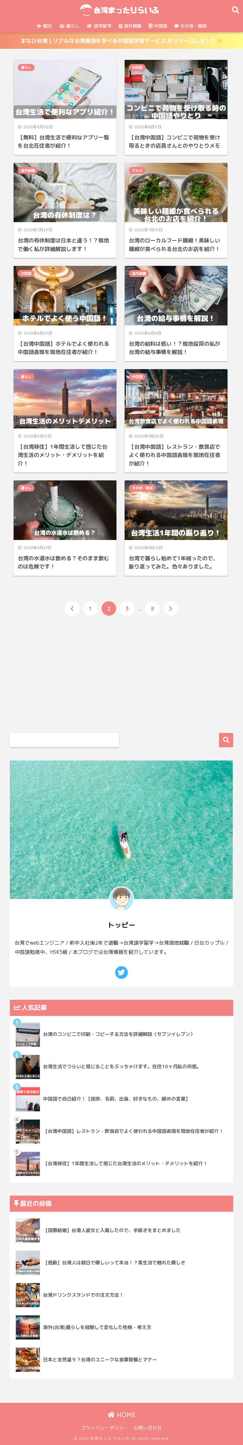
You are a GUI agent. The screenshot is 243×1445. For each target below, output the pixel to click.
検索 (226, 740)
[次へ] (171, 608)
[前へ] (72, 608)
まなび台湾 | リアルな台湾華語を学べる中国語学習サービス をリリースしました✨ (121, 40)
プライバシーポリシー (104, 1427)
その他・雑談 (193, 26)
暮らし (72, 26)
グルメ (137, 170)
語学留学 (101, 26)
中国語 (160, 26)
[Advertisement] (65, 672)
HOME (125, 1415)
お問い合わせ (148, 1427)
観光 (47, 26)
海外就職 (131, 26)
